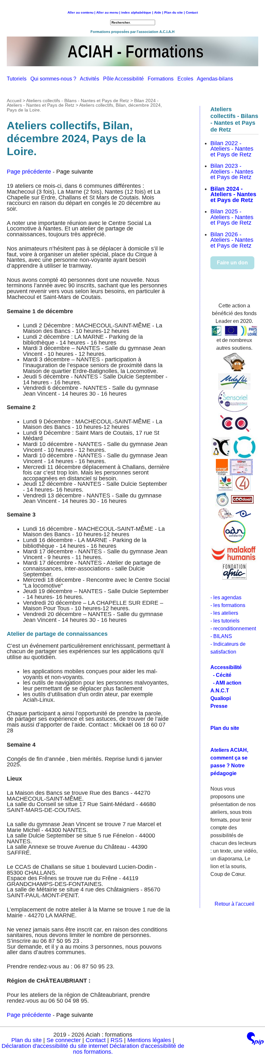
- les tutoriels (224, 620)
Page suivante (74, 171)
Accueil (14, 100)
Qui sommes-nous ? (55, 78)
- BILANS (221, 636)
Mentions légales (149, 1040)
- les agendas (225, 597)
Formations (162, 78)
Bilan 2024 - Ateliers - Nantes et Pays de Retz (233, 194)
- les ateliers (224, 613)
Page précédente (29, 171)
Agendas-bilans (216, 78)
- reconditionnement (233, 628)
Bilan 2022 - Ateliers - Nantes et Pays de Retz (231, 149)
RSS (117, 1040)
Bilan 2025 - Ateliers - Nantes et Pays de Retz (231, 217)
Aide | (158, 12)
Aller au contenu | (81, 12)
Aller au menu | (108, 12)
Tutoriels (18, 78)
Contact (192, 12)
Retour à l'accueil (234, 904)
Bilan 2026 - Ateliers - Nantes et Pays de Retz (231, 240)
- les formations (227, 605)
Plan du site (26, 1040)
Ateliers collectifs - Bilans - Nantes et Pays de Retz (77, 100)
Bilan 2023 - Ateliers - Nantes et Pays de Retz (231, 171)
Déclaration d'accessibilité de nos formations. (128, 1049)
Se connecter (64, 1040)
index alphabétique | (137, 12)
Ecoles (187, 78)
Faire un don (232, 262)
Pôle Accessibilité (125, 78)
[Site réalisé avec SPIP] (255, 1040)
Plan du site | (175, 12)
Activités (91, 78)
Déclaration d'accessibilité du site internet (55, 1046)
